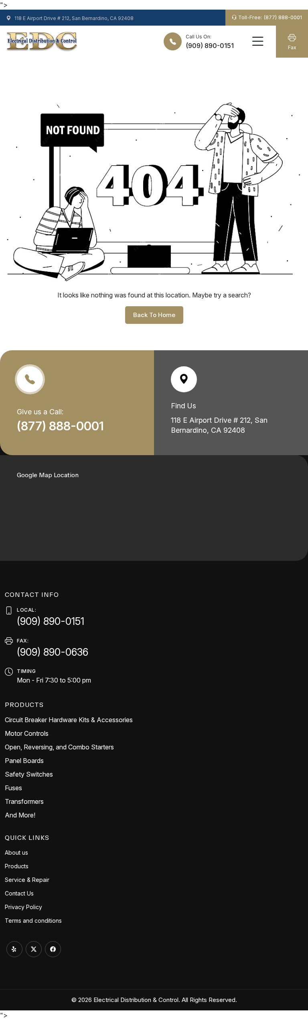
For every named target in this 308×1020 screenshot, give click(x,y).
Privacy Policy (23, 907)
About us (16, 852)
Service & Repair (27, 879)
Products (16, 866)
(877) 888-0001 (62, 426)
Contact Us (19, 893)
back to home (154, 315)
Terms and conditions (33, 920)
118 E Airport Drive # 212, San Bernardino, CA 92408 (73, 18)
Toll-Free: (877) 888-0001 (269, 17)
